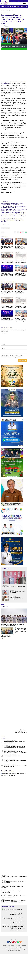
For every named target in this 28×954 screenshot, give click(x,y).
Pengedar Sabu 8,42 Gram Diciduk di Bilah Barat (17, 592)
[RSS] (20, 942)
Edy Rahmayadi (5, 228)
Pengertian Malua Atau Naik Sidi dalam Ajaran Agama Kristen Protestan (14, 742)
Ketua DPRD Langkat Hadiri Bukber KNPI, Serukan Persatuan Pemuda (12, 891)
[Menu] (2, 3)
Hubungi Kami (11, 945)
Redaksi (24, 945)
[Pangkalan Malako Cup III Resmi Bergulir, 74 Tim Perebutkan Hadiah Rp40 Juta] (21, 678)
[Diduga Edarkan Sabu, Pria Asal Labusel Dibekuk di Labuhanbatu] (14, 577)
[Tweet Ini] (18, 232)
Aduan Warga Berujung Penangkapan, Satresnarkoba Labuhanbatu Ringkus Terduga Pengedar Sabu (17, 598)
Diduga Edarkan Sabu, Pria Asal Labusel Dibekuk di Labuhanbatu (13, 587)
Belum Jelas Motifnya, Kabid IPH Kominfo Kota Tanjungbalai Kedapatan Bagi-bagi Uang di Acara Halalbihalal (12, 220)
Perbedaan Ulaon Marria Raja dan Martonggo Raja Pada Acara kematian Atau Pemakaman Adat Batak (14, 747)
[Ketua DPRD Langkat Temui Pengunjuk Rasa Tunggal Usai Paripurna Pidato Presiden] (14, 823)
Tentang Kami (8, 947)
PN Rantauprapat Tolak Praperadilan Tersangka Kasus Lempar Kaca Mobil (13, 882)
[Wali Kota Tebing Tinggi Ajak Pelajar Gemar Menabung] (14, 910)
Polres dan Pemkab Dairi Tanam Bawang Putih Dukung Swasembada (17, 921)
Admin (5, 25)
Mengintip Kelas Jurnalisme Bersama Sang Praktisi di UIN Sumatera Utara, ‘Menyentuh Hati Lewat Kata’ (14, 210)
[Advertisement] (14, 66)
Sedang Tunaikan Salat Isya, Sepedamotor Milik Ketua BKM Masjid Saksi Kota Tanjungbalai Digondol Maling (13, 213)
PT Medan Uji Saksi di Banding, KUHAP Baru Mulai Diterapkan (12, 887)
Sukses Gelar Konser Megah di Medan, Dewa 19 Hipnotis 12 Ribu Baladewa (13, 216)
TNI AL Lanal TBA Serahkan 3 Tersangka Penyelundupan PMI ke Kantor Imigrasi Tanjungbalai (13, 207)
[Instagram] (15, 942)
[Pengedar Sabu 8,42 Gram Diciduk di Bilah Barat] (5, 592)
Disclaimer (4, 945)
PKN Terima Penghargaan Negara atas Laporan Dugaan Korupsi (15, 761)
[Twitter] (10, 942)
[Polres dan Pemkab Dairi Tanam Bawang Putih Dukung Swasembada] (14, 917)
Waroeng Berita (4, 12)
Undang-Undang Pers (18, 947)
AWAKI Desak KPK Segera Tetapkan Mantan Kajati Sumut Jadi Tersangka (15, 765)
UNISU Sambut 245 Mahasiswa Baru (12, 756)
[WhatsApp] (18, 942)
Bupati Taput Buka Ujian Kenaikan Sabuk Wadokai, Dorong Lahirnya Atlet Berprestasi (12, 625)
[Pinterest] (13, 942)
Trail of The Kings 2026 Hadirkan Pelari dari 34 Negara (6, 636)
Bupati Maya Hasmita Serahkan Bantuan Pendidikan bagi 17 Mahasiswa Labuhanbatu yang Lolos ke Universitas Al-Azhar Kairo (15, 752)
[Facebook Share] (15, 232)
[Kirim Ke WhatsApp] (26, 232)
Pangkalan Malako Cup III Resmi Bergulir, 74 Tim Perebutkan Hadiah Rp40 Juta (20, 731)
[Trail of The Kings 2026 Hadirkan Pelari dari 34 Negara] (7, 630)
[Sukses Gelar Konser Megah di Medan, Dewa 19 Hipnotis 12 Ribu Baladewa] (7, 268)
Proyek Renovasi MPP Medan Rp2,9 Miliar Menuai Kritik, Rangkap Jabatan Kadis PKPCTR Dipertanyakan (13, 901)
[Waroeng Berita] (8, 3)
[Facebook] (8, 942)
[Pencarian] (26, 3)
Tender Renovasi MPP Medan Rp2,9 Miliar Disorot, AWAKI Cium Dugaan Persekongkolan (13, 896)
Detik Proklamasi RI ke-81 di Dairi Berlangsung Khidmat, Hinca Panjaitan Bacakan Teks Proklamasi (17, 929)
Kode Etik (18, 945)
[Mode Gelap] (24, 3)
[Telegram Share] (23, 232)
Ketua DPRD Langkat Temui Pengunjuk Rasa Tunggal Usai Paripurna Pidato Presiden (14, 877)
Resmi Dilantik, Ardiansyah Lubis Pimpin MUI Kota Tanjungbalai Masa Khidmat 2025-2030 (12, 204)
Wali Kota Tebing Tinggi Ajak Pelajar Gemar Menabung (16, 913)
